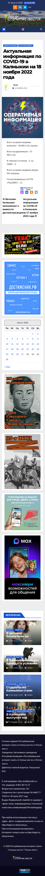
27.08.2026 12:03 (16, 695)
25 (12, 354)
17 (7, 349)
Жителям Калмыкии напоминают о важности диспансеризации (13, 206)
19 (17, 349)
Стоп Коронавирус (25, 45)
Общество (19, 630)
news (15, 85)
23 (38, 349)
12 (17, 344)
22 (33, 349)
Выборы (10, 630)
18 (12, 349)
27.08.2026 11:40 (15, 722)
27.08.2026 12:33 (16, 668)
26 (17, 354)
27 (22, 354)
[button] (41, 29)
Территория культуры (24, 711)
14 (27, 344)
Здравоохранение (10, 45)
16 (38, 344)
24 (7, 354)
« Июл (7, 367)
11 (12, 344)
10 (7, 344)
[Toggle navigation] (23, 29)
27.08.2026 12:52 (16, 641)
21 (27, 349)
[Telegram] (36, 192)
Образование (12, 684)
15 (33, 344)
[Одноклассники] (31, 192)
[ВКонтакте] (27, 192)
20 (22, 349)
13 (22, 344)
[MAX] (22, 192)
